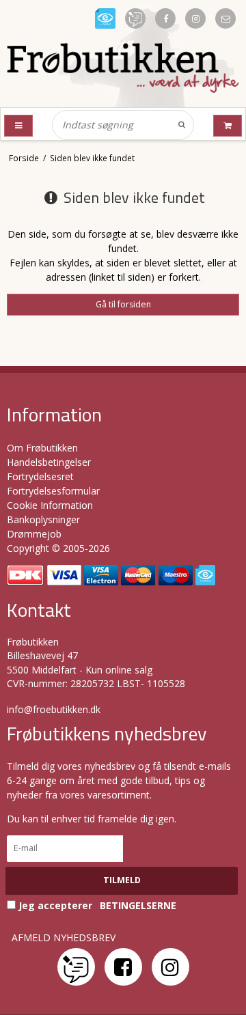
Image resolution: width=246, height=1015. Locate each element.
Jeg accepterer (96, 905)
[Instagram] (170, 967)
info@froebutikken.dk (53, 709)
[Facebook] (123, 967)
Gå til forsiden (123, 304)
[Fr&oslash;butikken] (123, 68)
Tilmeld (122, 880)
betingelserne (138, 906)
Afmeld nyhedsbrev (63, 938)
